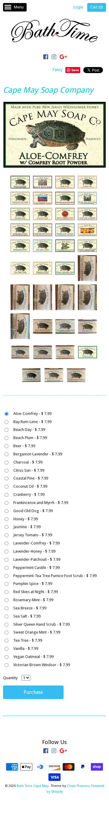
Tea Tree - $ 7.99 (27, 640)
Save (75, 70)
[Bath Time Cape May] (54, 31)
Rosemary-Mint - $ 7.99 (33, 600)
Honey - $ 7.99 (25, 519)
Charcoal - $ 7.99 (27, 462)
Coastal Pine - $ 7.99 (30, 478)
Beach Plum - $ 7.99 (30, 437)
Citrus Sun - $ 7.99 (28, 470)
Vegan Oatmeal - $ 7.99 (33, 656)
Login (78, 7)
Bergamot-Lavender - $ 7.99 (37, 454)
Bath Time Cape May (32, 786)
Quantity (10, 678)
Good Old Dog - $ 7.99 (33, 511)
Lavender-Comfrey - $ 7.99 (36, 543)
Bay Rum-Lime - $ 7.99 (32, 421)
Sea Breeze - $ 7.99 (29, 608)
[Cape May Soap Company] (20, 182)
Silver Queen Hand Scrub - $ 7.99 (41, 624)
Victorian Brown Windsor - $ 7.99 (41, 665)
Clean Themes (78, 786)
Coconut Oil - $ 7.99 (30, 486)
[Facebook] (45, 57)
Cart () (96, 7)
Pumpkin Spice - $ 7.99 (32, 583)
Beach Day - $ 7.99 (29, 429)
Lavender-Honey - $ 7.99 (34, 551)
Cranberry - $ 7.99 (29, 494)
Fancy (57, 70)
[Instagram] (53, 57)
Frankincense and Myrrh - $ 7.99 (40, 502)
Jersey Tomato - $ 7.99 (32, 535)
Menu (19, 7)
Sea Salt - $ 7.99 (27, 616)
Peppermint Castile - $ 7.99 (36, 567)
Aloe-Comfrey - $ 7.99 (32, 413)
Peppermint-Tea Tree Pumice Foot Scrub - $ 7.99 (55, 575)
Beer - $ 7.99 (24, 446)
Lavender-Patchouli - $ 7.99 (36, 559)
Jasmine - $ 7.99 (27, 527)
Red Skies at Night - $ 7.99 (35, 591)
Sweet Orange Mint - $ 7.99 (36, 632)
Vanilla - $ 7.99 (25, 648)
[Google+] (63, 57)
